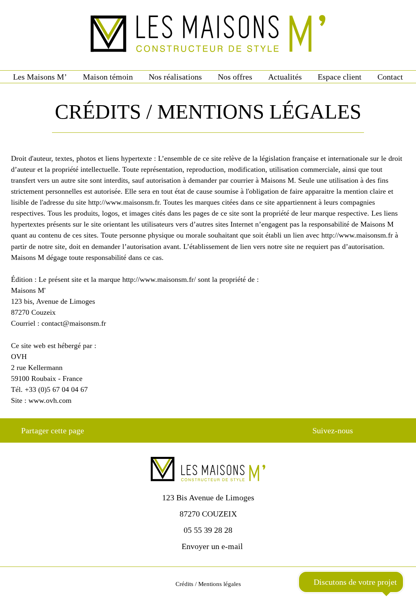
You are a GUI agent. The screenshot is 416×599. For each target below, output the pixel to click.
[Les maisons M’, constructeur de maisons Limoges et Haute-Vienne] (208, 35)
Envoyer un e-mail (211, 546)
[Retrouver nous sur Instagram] (387, 430)
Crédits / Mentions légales (208, 584)
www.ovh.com (50, 400)
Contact (390, 76)
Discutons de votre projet (354, 581)
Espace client (340, 76)
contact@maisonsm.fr (73, 323)
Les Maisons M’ (40, 76)
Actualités (285, 76)
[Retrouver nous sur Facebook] (372, 430)
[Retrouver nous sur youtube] (402, 430)
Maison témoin (108, 76)
